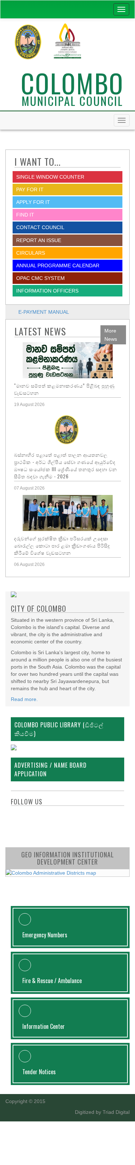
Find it (25, 215)
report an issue (38, 240)
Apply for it (33, 202)
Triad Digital (116, 1112)
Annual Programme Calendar (57, 265)
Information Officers (47, 291)
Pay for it (30, 189)
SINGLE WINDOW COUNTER (50, 177)
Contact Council (40, 227)
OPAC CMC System (40, 278)
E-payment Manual (43, 312)
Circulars (30, 253)
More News (110, 335)
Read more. (24, 699)
